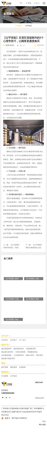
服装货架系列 (19, 349)
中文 (29, 3)
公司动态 (28, 26)
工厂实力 (22, 340)
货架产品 (5, 345)
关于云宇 (5, 336)
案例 (3, 363)
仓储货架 (22, 367)
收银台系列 (30, 355)
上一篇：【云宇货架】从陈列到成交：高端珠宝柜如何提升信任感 (11, 246)
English (37, 3)
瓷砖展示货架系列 (8, 358)
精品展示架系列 (7, 352)
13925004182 (7, 393)
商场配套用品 (32, 352)
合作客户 (13, 340)
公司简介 (4, 340)
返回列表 (40, 45)
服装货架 (13, 367)
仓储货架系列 (31, 349)
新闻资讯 (5, 372)
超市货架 (4, 367)
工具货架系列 (19, 355)
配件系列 (39, 355)
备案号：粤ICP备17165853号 (15, 418)
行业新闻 (18, 26)
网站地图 (42, 425)
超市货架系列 (6, 349)
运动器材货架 (6, 355)
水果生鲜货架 (20, 352)
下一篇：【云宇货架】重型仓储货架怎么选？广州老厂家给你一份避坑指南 (34, 246)
